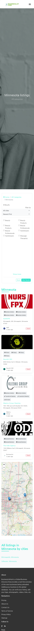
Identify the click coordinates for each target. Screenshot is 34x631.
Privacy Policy (6, 614)
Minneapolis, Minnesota (10, 557)
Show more (17, 274)
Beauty (7, 220)
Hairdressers (24, 231)
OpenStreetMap (22, 535)
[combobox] (16, 210)
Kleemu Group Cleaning (11, 403)
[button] (25, 495)
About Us (4, 604)
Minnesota (25, 321)
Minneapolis (17, 321)
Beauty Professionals (25, 227)
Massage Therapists (24, 237)
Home (7, 197)
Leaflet (14, 535)
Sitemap (4, 618)
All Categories (16, 197)
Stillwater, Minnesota (9, 561)
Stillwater (18, 362)
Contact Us (5, 607)
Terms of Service (7, 611)
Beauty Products (23, 221)
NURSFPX (6, 319)
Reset (18, 280)
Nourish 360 (7, 359)
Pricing (3, 600)
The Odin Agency (9, 445)
